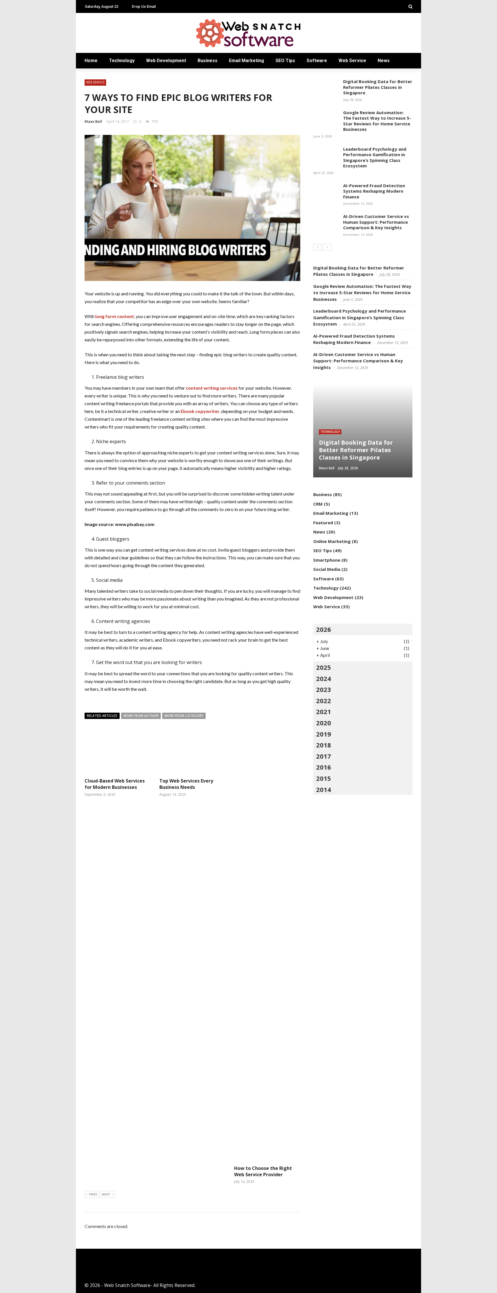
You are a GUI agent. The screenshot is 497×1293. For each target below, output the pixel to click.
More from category (184, 715)
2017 (323, 756)
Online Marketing (332, 541)
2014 (323, 789)
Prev (93, 1194)
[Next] (327, 247)
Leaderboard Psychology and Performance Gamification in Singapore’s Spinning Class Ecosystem (374, 157)
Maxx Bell (93, 121)
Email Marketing (246, 60)
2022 (323, 700)
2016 (323, 767)
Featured (323, 522)
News (384, 60)
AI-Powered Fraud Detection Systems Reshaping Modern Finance (374, 191)
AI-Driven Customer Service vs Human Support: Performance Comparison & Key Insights (376, 221)
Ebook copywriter (200, 411)
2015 (323, 778)
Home (91, 60)
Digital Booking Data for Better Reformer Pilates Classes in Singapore (377, 87)
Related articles (102, 715)
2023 (323, 689)
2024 (323, 678)
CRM (318, 504)
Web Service (352, 60)
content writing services (212, 388)
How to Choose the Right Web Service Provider (263, 1171)
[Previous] (317, 247)
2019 (323, 734)
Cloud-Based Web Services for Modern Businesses (115, 784)
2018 (323, 745)
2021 (323, 711)
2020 (323, 722)
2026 (323, 629)
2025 (323, 667)
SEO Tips (285, 60)
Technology (122, 60)
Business (207, 60)
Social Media (326, 569)
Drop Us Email (144, 6)
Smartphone (326, 560)
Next (106, 1194)
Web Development (166, 60)
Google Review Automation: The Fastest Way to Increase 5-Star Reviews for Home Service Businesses (377, 121)
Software (317, 60)
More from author (140, 715)
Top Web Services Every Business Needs (186, 784)
